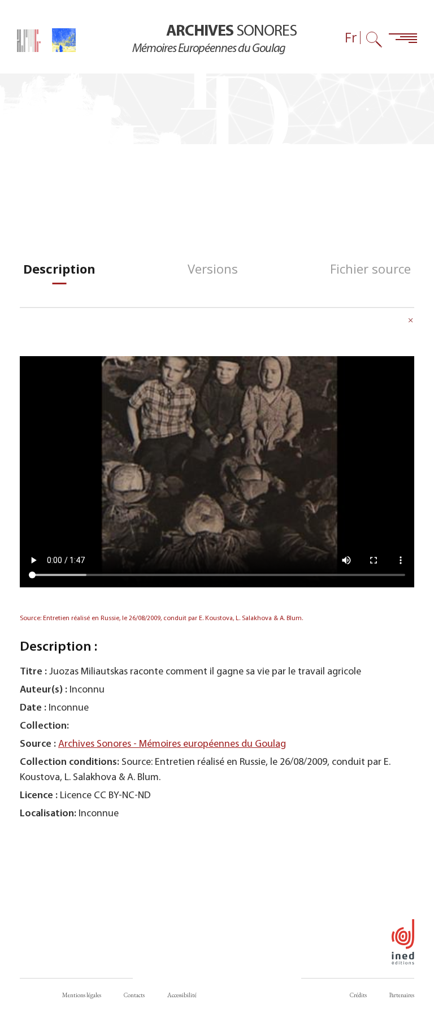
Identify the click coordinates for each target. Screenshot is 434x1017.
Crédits (358, 995)
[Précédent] (410, 322)
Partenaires (401, 995)
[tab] (59, 269)
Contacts (134, 995)
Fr (351, 37)
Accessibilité (182, 995)
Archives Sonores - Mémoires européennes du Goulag (172, 744)
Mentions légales (81, 995)
